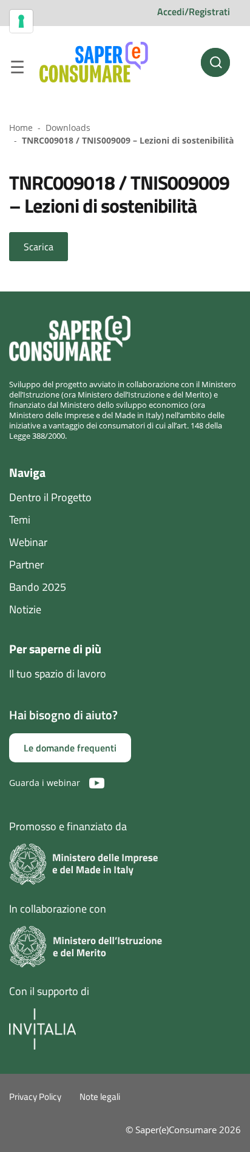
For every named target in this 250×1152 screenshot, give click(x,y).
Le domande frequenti (70, 748)
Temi (19, 519)
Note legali (99, 1097)
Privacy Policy (35, 1097)
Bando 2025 (37, 587)
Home (21, 127)
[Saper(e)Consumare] (93, 62)
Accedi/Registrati (193, 11)
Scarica (38, 246)
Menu (17, 69)
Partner (26, 564)
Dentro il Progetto (50, 497)
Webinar (28, 542)
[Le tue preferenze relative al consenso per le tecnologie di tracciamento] (21, 21)
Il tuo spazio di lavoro (57, 673)
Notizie (25, 609)
